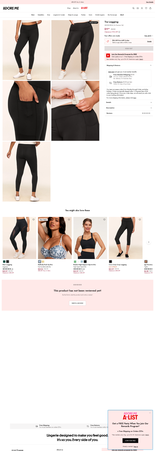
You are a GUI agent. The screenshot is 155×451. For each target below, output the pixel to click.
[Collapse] (149, 413)
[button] (113, 25)
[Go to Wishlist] (146, 8)
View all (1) (147, 36)
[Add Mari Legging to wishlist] (33, 219)
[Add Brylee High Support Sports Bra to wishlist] (104, 219)
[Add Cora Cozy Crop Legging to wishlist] (140, 219)
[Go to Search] (133, 8)
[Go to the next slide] (149, 242)
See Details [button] (149, 2)
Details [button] (141, 59)
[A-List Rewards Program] (84, 8)
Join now (111, 72)
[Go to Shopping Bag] (150, 8)
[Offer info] (119, 32)
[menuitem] (33, 14)
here (134, 98)
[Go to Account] (142, 8)
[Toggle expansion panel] (151, 65)
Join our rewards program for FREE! (124, 450)
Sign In (136, 447)
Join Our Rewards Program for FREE (124, 54)
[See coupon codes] (138, 8)
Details (149, 41)
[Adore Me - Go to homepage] (11, 8)
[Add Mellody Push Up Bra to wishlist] (69, 219)
